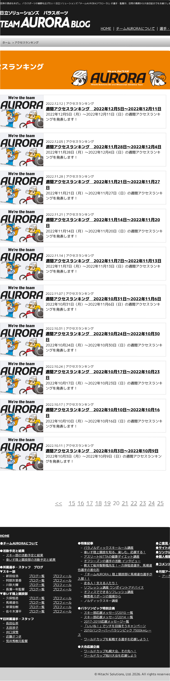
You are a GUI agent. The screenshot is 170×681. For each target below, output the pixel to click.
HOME (106, 28)
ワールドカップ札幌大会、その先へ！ (110, 651)
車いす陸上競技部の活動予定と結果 (31, 559)
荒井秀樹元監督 (17, 641)
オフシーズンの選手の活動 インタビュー (112, 561)
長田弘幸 (12, 623)
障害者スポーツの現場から (102, 596)
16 (80, 503)
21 (125, 503)
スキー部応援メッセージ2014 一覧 (108, 617)
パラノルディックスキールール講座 (108, 548)
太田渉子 (12, 628)
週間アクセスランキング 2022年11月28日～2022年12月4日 (103, 147)
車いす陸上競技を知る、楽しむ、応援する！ (115, 552)
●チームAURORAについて (19, 543)
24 (151, 503)
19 (107, 503)
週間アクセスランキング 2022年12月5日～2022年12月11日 (103, 109)
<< (58, 503)
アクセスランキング (27, 42)
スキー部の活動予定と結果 (24, 555)
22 (134, 503)
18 (98, 503)
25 (160, 503)
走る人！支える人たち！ (101, 583)
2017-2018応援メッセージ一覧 (106, 621)
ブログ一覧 (36, 576)
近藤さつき (13, 636)
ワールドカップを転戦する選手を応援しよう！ (116, 639)
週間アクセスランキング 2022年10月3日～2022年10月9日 (102, 451)
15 (72, 503)
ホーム (6, 42)
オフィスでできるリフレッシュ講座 (108, 592)
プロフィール (62, 576)
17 (89, 503)
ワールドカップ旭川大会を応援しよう (110, 655)
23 (142, 503)
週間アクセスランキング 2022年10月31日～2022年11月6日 (103, 299)
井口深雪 (12, 632)
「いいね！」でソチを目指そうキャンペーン (115, 626)
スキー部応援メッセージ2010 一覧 (108, 613)
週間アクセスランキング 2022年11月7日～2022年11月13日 (103, 261)
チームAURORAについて (135, 28)
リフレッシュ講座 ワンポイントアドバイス (114, 587)
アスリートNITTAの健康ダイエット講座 (111, 556)
